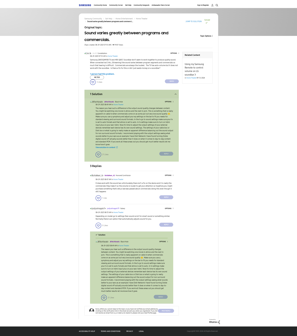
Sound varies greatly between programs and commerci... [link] (110, 21)
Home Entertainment (124, 19)
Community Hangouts (141, 5)
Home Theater (141, 19)
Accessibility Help (87, 331)
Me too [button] (97, 77)
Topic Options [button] (205, 36)
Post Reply (166, 311)
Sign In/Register (203, 5)
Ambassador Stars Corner (161, 5)
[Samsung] (85, 5)
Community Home (100, 5)
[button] (175, 53)
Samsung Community (93, 19)
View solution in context (105, 147)
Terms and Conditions (111, 331)
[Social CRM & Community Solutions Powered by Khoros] (214, 321)
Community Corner (116, 5)
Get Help (128, 5)
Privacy (129, 331)
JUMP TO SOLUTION (194, 21)
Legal (141, 331)
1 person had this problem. (102, 74)
